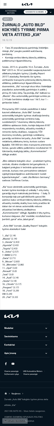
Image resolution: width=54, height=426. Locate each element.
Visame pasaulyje (11, 371)
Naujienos (16, 393)
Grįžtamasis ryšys (11, 374)
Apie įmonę (10, 353)
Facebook (5, 363)
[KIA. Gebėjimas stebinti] (11, 316)
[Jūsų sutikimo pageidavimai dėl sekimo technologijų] (15, 421)
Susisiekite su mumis (34, 12)
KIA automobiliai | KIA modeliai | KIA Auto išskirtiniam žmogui (5, 393)
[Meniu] (5, 4)
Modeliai (8, 328)
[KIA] (27, 4)
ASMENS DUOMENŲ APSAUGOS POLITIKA (23, 417)
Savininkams (11, 336)
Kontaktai (9, 344)
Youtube (13, 363)
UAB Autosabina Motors (32, 371)
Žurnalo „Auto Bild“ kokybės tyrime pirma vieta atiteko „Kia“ (26, 402)
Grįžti (6, 19)
